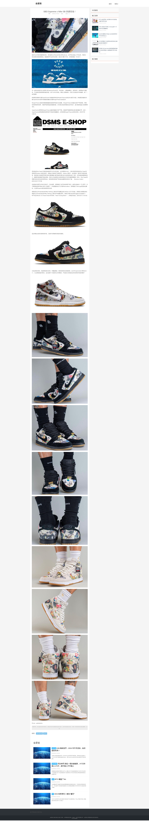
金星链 (38, 3)
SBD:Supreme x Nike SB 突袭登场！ (59, 11)
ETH (53, 779)
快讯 (116, 4)
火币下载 (54, 748)
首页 (110, 4)
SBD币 (45, 733)
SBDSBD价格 (39, 733)
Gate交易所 (54, 763)
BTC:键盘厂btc (60, 779)
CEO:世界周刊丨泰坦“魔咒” (64, 794)
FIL (52, 794)
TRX (49, 13)
